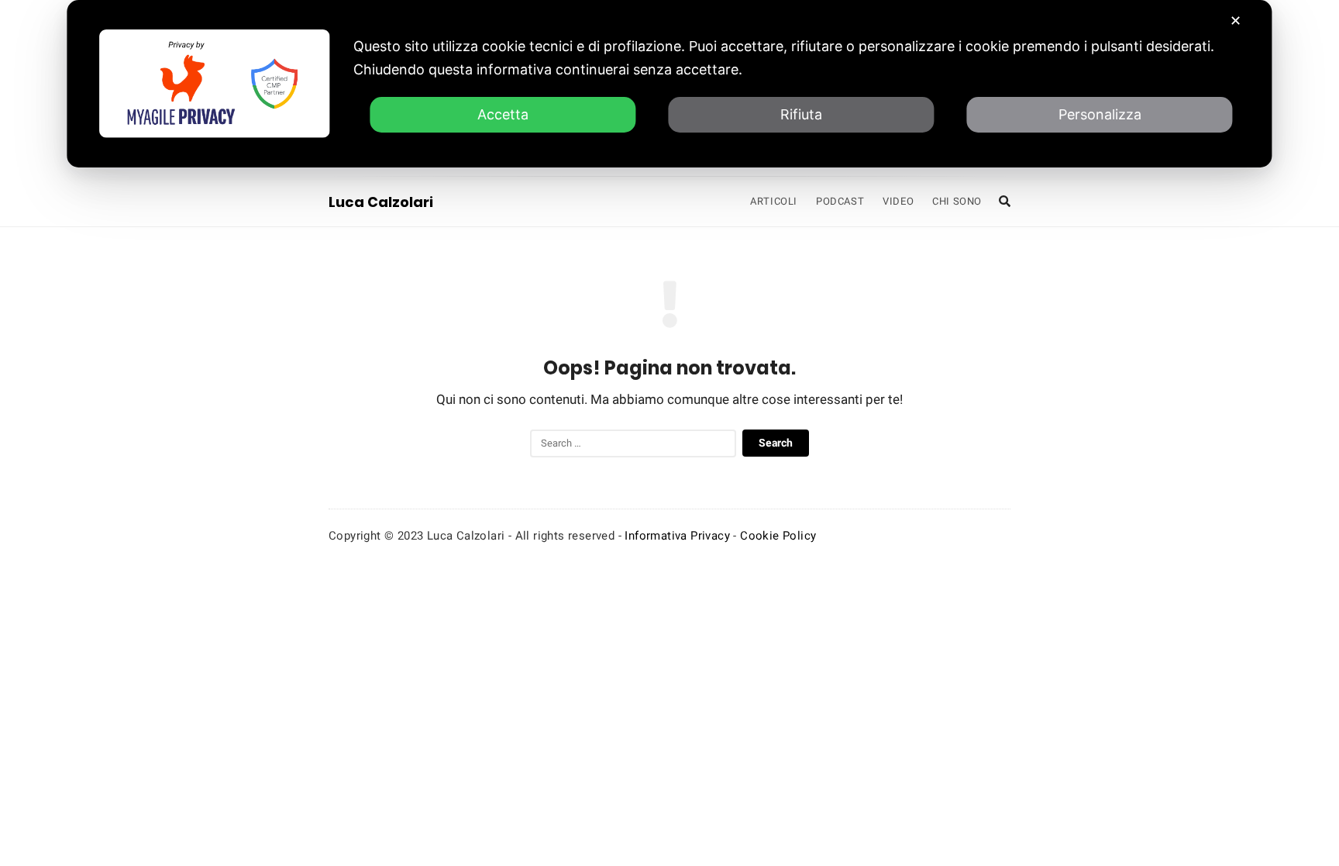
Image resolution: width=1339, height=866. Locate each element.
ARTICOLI (773, 201)
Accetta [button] (502, 114)
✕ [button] (1235, 20)
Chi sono (957, 201)
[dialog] (669, 83)
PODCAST (840, 201)
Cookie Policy (778, 536)
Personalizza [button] (1099, 114)
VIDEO (898, 201)
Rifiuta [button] (801, 114)
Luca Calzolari (381, 202)
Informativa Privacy (677, 536)
